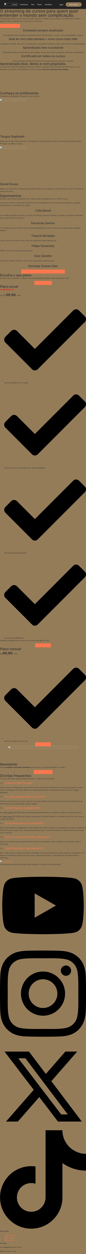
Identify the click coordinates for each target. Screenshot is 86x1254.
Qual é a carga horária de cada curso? (27, 837)
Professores (24, 4)
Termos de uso (10, 1235)
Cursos (14, 4)
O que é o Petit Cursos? (19, 782)
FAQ (32, 4)
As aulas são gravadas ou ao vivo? (25, 796)
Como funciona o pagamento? (22, 807)
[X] (43, 1129)
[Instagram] (43, 1042)
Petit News (8, 1240)
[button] (43, 783)
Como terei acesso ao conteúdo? (24, 823)
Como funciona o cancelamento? (24, 848)
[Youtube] (43, 943)
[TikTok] (43, 1228)
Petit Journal (9, 1238)
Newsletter (48, 4)
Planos (39, 4)
